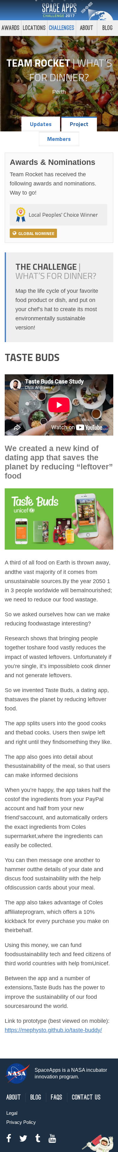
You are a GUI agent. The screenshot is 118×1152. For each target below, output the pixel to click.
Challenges (61, 28)
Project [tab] (79, 124)
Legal (11, 1113)
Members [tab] (59, 139)
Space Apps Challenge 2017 (59, 10)
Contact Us (86, 1098)
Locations (34, 28)
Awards (11, 28)
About (86, 28)
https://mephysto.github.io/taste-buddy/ (53, 1030)
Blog (108, 28)
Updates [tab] (41, 124)
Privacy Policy (21, 1122)
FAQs (56, 1098)
